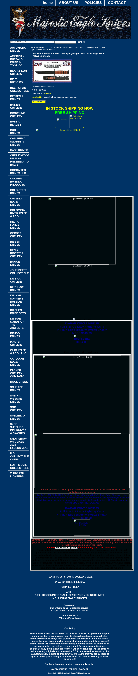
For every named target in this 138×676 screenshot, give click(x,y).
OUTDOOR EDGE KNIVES (17, 361)
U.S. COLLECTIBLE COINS (19, 456)
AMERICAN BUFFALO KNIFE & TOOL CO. (17, 61)
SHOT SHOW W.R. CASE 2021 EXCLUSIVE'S (18, 443)
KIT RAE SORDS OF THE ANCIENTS (17, 323)
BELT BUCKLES (16, 81)
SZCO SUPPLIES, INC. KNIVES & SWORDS (18, 429)
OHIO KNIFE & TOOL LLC (18, 352)
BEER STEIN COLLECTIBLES (19, 89)
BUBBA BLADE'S (16, 123)
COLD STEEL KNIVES (18, 192)
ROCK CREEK (19, 381)
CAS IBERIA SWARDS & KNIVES (17, 141)
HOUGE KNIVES (15, 263)
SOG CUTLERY (16, 409)
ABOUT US (68, 3)
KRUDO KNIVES (15, 335)
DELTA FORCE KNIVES (15, 224)
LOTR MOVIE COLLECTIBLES (19, 466)
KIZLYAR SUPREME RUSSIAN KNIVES (16, 300)
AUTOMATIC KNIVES (18, 49)
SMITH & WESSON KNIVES (16, 398)
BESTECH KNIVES (16, 98)
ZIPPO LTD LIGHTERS (17, 475)
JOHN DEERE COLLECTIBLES (19, 272)
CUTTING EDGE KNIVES (16, 201)
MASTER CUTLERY (16, 343)
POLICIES (93, 3)
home (48, 3)
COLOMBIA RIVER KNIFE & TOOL (18, 213)
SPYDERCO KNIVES (17, 417)
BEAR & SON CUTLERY (18, 72)
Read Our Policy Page (66, 547)
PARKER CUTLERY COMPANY (17, 373)
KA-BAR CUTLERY (45, 47)
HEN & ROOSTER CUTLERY (16, 253)
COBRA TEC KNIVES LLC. (18, 172)
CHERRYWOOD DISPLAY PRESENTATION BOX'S (19, 160)
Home (32, 47)
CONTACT (117, 3)
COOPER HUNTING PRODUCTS (17, 181)
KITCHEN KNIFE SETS (18, 312)
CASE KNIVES (19, 150)
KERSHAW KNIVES (17, 289)
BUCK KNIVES (15, 132)
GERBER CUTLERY (16, 235)
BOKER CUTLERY (16, 106)
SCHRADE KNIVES (16, 389)
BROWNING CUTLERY (17, 115)
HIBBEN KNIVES (15, 243)
